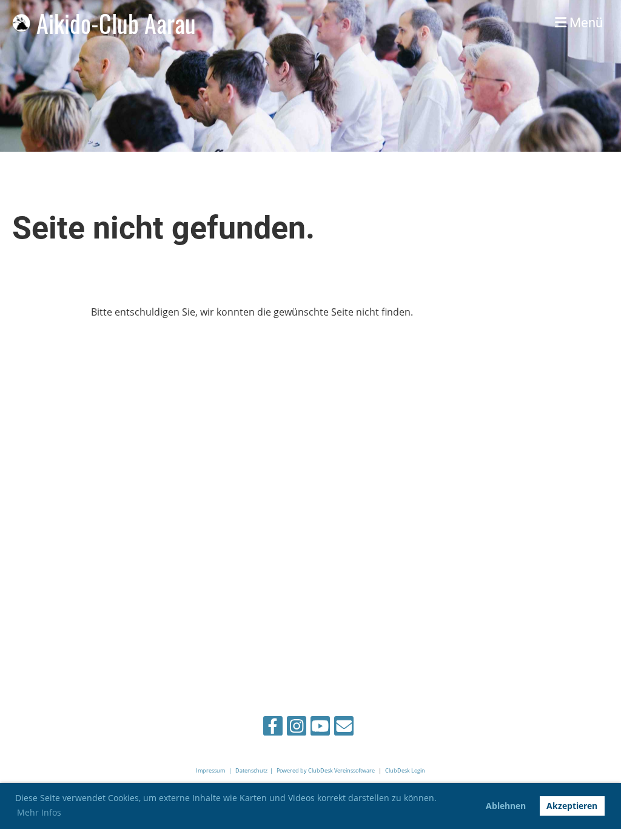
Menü (584, 22)
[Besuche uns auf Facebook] (273, 728)
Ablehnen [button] (506, 805)
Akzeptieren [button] (571, 805)
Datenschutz (251, 770)
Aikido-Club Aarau (116, 23)
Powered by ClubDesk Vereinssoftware (326, 770)
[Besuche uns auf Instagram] (296, 728)
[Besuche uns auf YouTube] (320, 728)
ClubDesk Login (405, 770)
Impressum (210, 770)
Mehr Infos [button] (39, 812)
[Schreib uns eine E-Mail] (344, 728)
